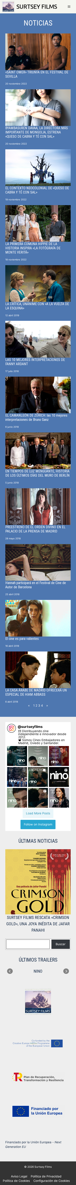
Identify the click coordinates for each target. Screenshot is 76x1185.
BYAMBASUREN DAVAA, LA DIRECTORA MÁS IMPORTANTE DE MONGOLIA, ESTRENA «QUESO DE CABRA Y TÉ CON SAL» (36, 132)
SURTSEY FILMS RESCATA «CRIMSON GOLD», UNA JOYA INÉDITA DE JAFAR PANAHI (38, 924)
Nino (38, 971)
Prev (10, 971)
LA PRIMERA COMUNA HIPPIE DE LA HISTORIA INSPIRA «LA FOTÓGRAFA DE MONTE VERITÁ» (32, 248)
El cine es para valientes (22, 639)
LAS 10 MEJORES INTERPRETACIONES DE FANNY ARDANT (35, 362)
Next (66, 971)
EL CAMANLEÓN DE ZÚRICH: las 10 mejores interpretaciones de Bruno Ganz (36, 417)
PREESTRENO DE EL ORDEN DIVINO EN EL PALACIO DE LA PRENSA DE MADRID (35, 529)
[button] (17, 756)
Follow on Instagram (38, 824)
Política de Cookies (16, 1181)
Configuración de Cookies (51, 1181)
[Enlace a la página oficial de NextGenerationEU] (38, 1111)
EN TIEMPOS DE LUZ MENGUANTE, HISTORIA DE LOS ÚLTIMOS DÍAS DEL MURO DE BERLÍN (37, 473)
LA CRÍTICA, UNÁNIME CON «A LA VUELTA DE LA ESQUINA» (37, 306)
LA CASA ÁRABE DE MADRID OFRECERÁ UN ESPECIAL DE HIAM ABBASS (36, 692)
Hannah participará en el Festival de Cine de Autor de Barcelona (35, 585)
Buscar (60, 944)
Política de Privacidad (46, 1176)
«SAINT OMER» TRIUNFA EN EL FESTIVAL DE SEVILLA (36, 74)
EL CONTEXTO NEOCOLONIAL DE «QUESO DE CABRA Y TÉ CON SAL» (37, 190)
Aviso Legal (19, 1176)
